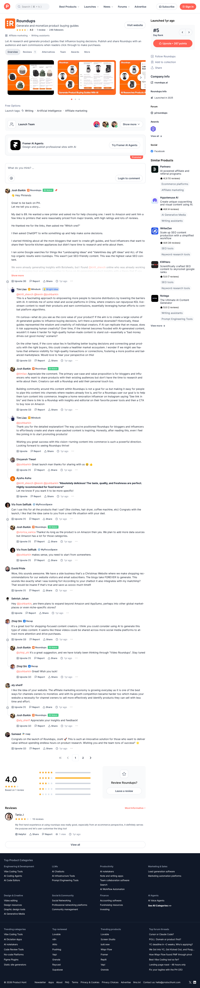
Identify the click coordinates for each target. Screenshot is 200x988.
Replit (104, 959)
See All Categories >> (160, 905)
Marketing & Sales (157, 866)
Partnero (165, 166)
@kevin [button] (38, 294)
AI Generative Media (174, 214)
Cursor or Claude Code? (161, 934)
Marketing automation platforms (164, 875)
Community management (65, 909)
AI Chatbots (58, 871)
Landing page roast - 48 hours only (167, 964)
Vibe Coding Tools (13, 871)
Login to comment (129, 178)
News (107, 6)
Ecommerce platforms (175, 184)
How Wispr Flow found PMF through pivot (170, 954)
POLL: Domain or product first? (165, 939)
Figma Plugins (11, 959)
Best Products (68, 6)
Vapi (54, 954)
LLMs (55, 866)
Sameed (16, 734)
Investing (105, 909)
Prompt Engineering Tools (177, 318)
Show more (129, 124)
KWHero (165, 261)
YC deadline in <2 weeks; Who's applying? (171, 944)
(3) (25, 409)
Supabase (57, 969)
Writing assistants (40, 35)
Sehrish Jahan (20, 598)
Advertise (140, 6)
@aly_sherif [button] (23, 720)
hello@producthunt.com (168, 982)
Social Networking (61, 900)
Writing (29, 110)
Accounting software (110, 900)
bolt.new (105, 944)
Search (103, 884)
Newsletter (40, 982)
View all (75, 844)
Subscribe (168, 6)
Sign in (189, 6)
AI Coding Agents (13, 875)
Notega (164, 295)
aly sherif (16, 685)
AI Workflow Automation (112, 889)
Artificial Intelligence (49, 110)
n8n (54, 939)
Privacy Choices (110, 982)
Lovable (56, 934)
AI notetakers (107, 871)
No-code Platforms (14, 954)
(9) (20, 281)
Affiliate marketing (18, 35)
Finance (104, 895)
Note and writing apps (111, 875)
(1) (25, 470)
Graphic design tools (14, 909)
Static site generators (15, 964)
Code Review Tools (14, 949)
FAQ (67, 982)
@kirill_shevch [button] (97, 267)
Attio (54, 944)
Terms (75, 982)
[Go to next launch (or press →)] (189, 32)
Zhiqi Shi (16, 621)
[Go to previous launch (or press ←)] (182, 32)
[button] (87, 51)
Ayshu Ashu (23, 478)
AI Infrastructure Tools (63, 875)
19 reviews (37, 819)
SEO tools (167, 248)
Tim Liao (21, 289)
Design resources (13, 905)
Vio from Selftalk (21, 504)
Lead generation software (161, 871)
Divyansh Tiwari (26, 459)
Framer (104, 954)
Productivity (106, 866)
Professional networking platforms (69, 905)
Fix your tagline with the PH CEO (166, 969)
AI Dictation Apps (13, 939)
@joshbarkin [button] (51, 294)
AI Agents (153, 895)
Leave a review (124, 791)
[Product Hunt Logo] (7, 6)
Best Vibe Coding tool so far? (164, 959)
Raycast (56, 964)
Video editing (11, 900)
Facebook (159, 151)
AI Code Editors (12, 880)
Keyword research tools (176, 254)
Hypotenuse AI (169, 197)
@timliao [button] (21, 373)
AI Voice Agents (156, 900)
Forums (122, 6)
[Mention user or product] (11, 178)
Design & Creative (13, 895)
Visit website (135, 25)
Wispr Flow (106, 949)
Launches (90, 6)
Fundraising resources (111, 905)
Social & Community (63, 895)
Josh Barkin (18, 190)
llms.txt (137, 982)
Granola (56, 959)
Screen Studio (108, 939)
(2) (25, 360)
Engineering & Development (19, 866)
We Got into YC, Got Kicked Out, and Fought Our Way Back (172, 949)
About (59, 982)
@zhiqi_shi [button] (22, 652)
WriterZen (166, 228)
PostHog (56, 949)
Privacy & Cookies (90, 982)
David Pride (18, 568)
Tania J (19, 814)
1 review (41, 29)
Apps (51, 982)
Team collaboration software (114, 880)
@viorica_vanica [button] (26, 532)
